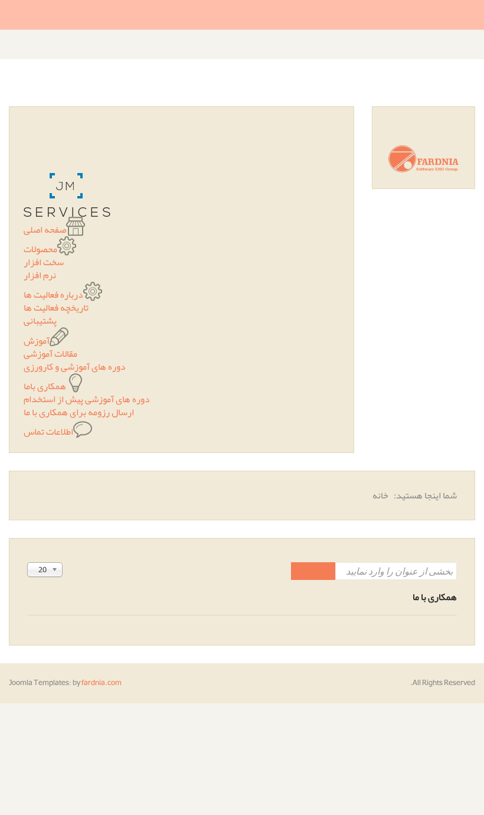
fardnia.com (101, 682)
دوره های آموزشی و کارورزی (75, 366)
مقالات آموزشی (50, 353)
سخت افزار (44, 262)
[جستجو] (324, 571)
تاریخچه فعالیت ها (56, 307)
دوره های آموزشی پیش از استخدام (87, 399)
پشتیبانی (40, 320)
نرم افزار (40, 275)
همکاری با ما (435, 597)
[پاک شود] (302, 571)
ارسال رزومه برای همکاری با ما (79, 412)
